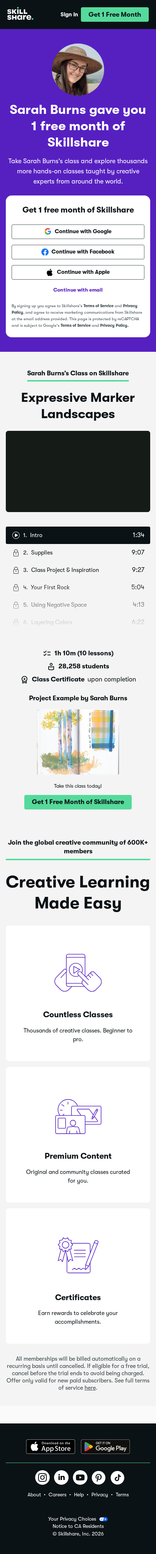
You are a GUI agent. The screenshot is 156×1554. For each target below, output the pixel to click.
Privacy (99, 1494)
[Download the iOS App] (50, 1446)
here (90, 1388)
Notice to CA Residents (78, 1526)
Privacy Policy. (114, 325)
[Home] (20, 14)
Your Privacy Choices (72, 1519)
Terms (122, 1494)
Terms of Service (98, 306)
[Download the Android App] (105, 1446)
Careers (57, 1494)
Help (79, 1494)
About (34, 1494)
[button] (115, 14)
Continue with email (78, 290)
